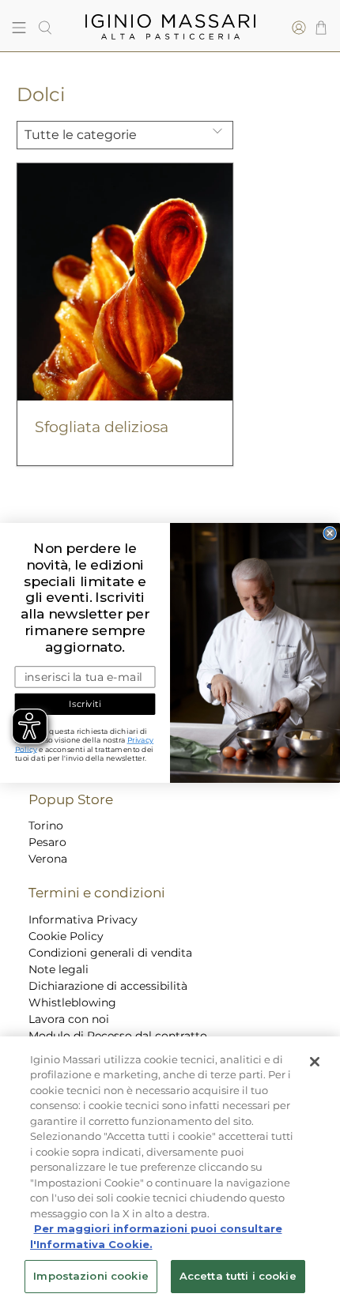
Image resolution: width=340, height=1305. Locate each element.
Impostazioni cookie (90, 1275)
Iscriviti (84, 703)
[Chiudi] (314, 1061)
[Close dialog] (329, 532)
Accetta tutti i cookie (238, 1275)
